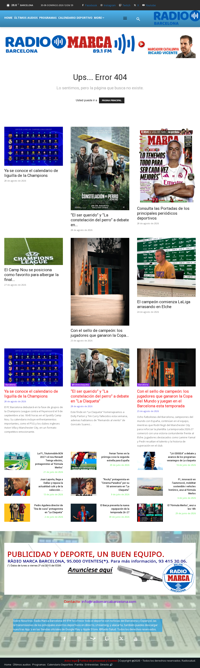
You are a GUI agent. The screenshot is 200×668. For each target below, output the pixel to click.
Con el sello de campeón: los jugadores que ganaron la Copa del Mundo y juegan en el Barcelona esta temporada (164, 398)
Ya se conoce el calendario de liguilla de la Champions (31, 173)
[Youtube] (143, 5)
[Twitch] (120, 5)
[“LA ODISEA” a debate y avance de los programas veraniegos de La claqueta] (150, 461)
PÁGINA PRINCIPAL (111, 100)
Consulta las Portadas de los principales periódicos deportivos (163, 213)
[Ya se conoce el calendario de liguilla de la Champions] (33, 146)
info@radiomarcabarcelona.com (109, 601)
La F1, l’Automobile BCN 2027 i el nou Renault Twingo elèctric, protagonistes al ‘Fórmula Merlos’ (49, 460)
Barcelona (10, 384)
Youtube (151, 5)
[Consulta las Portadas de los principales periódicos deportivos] (166, 165)
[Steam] (93, 639)
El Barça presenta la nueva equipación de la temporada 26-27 (114, 509)
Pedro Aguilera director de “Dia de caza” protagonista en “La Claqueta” (48, 509)
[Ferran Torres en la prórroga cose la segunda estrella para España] (83, 461)
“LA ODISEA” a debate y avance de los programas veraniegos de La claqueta (181, 457)
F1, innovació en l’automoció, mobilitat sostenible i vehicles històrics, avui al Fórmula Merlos (182, 486)
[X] (135, 5)
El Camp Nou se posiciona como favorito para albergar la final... (31, 275)
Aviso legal (71, 660)
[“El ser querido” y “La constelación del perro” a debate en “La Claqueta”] (100, 168)
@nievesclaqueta (80, 384)
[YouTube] (135, 639)
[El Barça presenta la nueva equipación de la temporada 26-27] (83, 513)
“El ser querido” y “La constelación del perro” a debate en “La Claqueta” (100, 396)
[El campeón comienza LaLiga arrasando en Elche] (166, 267)
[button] (138, 19)
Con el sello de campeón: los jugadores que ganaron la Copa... (100, 333)
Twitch (126, 5)
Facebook (91, 5)
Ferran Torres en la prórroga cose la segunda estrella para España (115, 457)
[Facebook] (83, 5)
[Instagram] (102, 5)
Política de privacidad (92, 660)
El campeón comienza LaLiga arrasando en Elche (163, 304)
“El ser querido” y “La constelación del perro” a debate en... (100, 220)
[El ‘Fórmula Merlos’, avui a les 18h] (150, 513)
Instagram (110, 5)
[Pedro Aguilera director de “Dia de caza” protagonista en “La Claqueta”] (17, 513)
